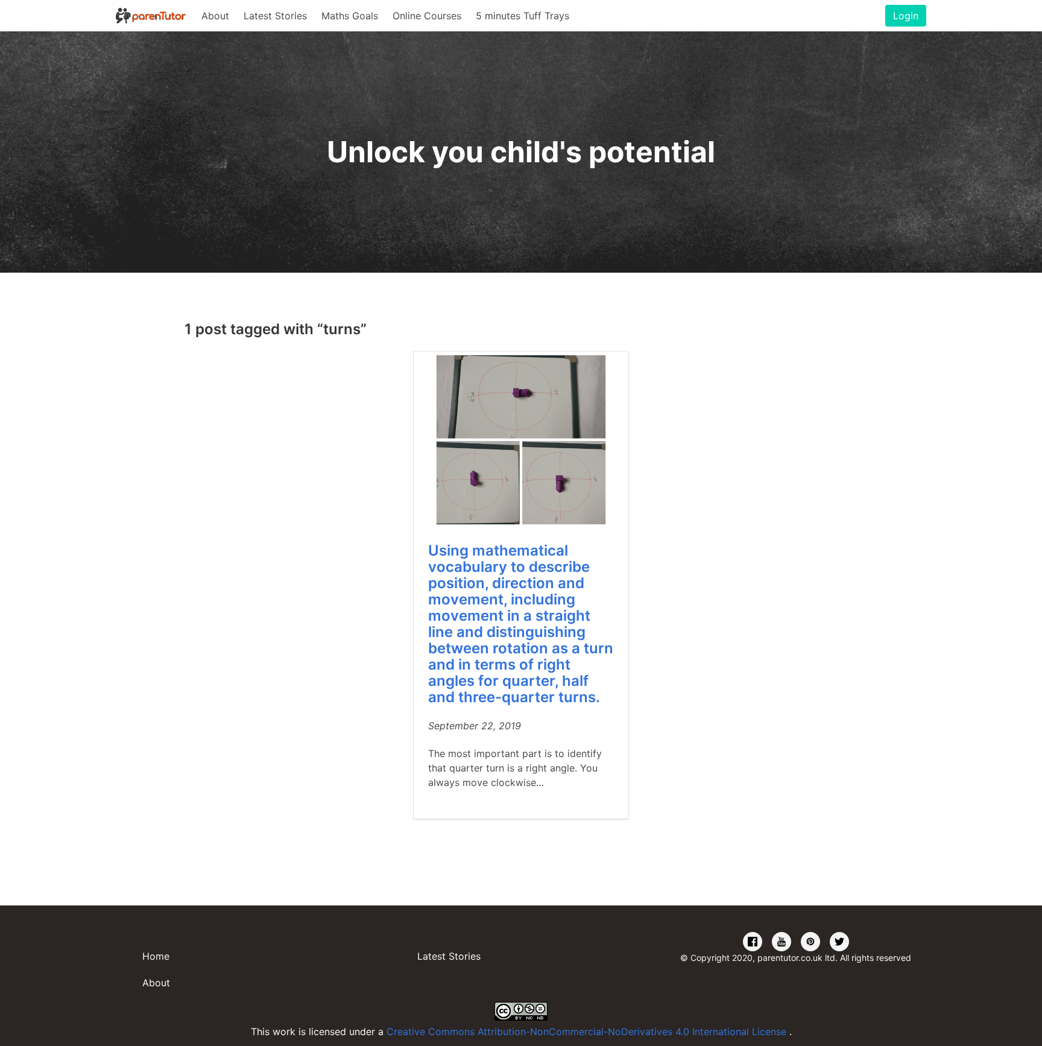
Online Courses (427, 16)
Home (155, 956)
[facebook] (752, 942)
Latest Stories (275, 16)
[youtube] (781, 942)
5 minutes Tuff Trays (522, 16)
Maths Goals (349, 16)
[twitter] (839, 942)
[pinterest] (810, 942)
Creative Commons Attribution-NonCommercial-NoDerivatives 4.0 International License (588, 1031)
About (215, 16)
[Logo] (151, 15)
